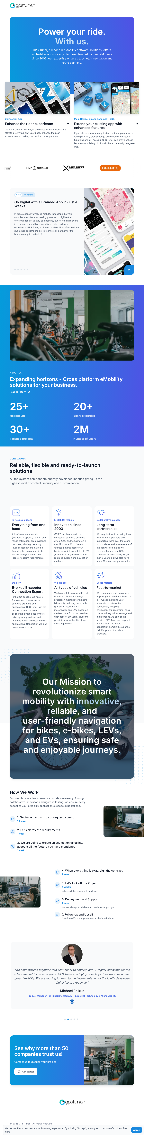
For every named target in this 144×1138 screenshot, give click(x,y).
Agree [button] (136, 1130)
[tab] (15, 269)
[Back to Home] (22, 5)
